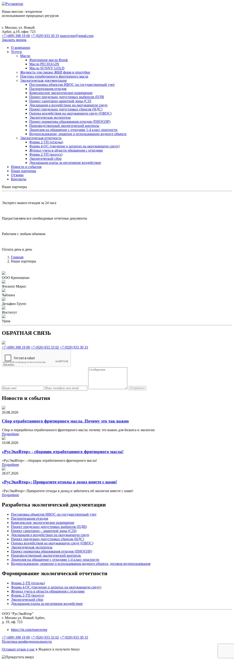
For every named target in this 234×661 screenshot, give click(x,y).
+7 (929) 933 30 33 (45, 36)
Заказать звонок (14, 40)
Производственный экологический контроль (64, 126)
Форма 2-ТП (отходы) (46, 142)
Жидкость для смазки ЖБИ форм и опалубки (55, 72)
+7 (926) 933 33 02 (45, 347)
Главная (17, 257)
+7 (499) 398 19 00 (16, 36)
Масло (25, 56)
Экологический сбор (45, 158)
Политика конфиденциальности (27, 641)
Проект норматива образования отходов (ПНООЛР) (69, 121)
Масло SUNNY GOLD (46, 68)
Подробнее (10, 434)
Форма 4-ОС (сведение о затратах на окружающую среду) (74, 146)
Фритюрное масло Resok (48, 60)
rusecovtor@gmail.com (76, 36)
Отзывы (17, 175)
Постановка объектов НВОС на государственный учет (72, 85)
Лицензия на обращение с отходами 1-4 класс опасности (73, 130)
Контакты (18, 179)
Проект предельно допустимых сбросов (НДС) (65, 109)
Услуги (16, 52)
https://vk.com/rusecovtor (29, 630)
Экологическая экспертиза (50, 117)
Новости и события (26, 167)
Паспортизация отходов (47, 89)
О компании (20, 48)
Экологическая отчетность (40, 138)
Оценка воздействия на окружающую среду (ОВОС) (70, 113)
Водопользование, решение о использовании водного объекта (77, 134)
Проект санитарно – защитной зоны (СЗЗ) (44, 531)
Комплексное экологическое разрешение (61, 93)
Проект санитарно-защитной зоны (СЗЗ (60, 101)
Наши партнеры (23, 171)
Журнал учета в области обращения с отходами (66, 150)
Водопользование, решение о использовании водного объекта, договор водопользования (80, 564)
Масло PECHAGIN (44, 64)
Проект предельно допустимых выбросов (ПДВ (66, 97)
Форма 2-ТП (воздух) (45, 154)
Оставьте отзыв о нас (18, 649)
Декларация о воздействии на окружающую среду (68, 105)
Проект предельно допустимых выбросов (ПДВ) (49, 527)
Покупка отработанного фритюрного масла (54, 76)
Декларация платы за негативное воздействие (65, 163)
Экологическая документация (43, 80)
